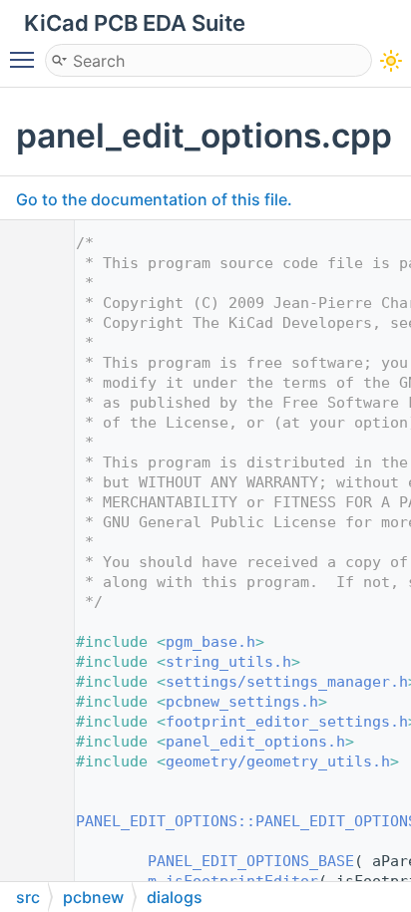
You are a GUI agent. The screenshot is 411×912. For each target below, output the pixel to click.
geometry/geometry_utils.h (278, 761)
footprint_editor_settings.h (287, 722)
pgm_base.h (210, 642)
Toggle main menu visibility (26, 59)
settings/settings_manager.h (287, 682)
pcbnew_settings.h (242, 702)
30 (29, 821)
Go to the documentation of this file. (154, 199)
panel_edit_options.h (255, 742)
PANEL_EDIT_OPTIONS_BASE (251, 861)
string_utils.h (228, 662)
